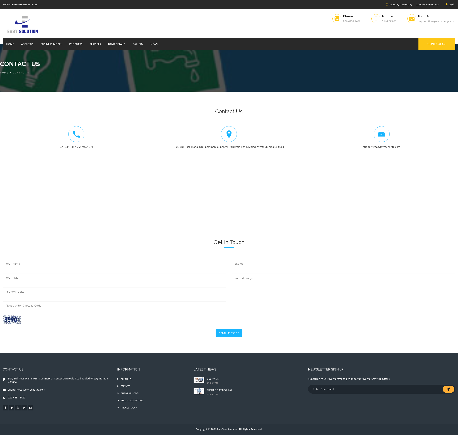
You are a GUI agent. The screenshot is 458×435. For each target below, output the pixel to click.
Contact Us (436, 44)
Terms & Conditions (131, 400)
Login (452, 4)
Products (75, 44)
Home (10, 44)
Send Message (229, 333)
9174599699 (86, 147)
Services (95, 44)
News (154, 44)
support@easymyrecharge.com (381, 147)
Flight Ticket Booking (219, 390)
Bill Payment (214, 378)
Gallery (138, 44)
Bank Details (116, 44)
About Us (27, 44)
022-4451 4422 (68, 147)
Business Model (51, 44)
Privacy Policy (128, 407)
